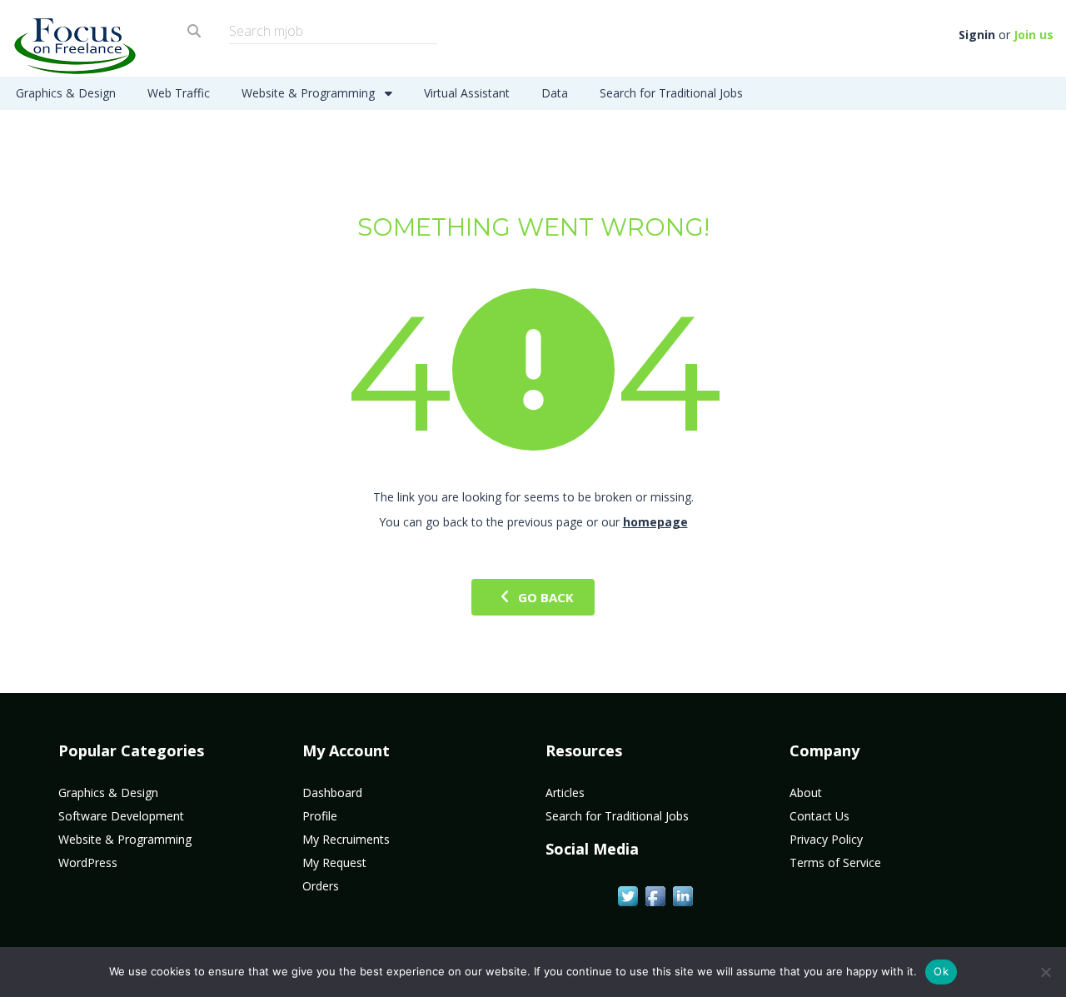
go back (546, 597)
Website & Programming (310, 93)
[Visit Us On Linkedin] (682, 894)
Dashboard (332, 792)
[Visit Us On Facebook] (655, 894)
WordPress (87, 862)
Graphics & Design (66, 93)
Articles (565, 792)
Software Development (121, 816)
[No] (1045, 972)
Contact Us (819, 816)
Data (554, 93)
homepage (655, 522)
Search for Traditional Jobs (671, 93)
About (806, 792)
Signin (977, 34)
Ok (941, 971)
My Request (334, 862)
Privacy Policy (826, 839)
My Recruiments (346, 839)
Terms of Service (835, 862)
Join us (1034, 34)
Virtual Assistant (467, 93)
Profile (319, 816)
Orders (320, 886)
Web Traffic (178, 93)
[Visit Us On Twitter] (627, 894)
